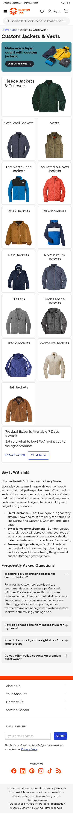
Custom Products (18, 788)
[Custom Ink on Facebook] (13, 770)
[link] (20, 11)
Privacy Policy (20, 796)
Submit (60, 735)
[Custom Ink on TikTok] (49, 770)
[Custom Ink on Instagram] (40, 770)
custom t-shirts (54, 792)
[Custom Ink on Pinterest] (31, 770)
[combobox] (36, 21)
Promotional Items (42, 788)
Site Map (60, 788)
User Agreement (37, 800)
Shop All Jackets (17, 63)
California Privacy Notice (46, 796)
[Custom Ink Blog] (58, 770)
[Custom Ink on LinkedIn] (22, 770)
